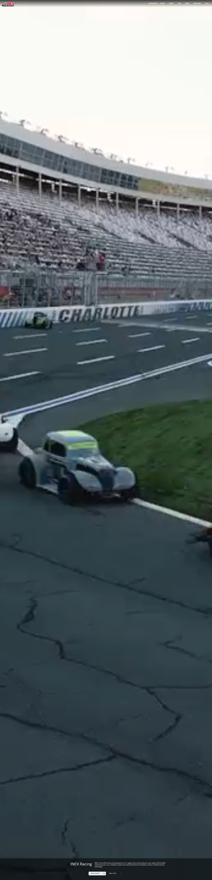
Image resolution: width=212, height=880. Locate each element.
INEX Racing (81, 864)
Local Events (95, 873)
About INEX (112, 873)
